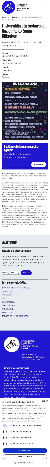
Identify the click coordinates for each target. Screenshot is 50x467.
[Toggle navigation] (44, 7)
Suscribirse (38, 165)
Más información (18, 397)
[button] (25, 462)
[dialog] (25, 432)
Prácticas (7, 313)
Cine (4, 298)
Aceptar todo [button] (25, 451)
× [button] (47, 401)
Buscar (26, 273)
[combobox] (43, 401)
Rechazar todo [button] (25, 457)
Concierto (7, 295)
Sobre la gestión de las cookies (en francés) (18, 421)
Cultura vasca (9, 46)
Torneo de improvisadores (15, 316)
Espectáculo (8, 305)
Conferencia (8, 302)
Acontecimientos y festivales (16, 42)
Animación (7, 291)
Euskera (37, 42)
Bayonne (6, 63)
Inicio (4, 17)
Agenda (13, 17)
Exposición (7, 309)
